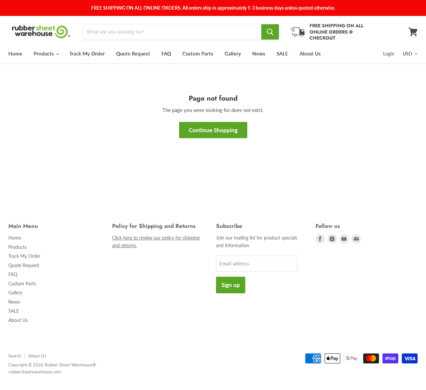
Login (388, 53)
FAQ (166, 53)
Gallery (233, 53)
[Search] (270, 32)
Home (15, 53)
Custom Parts (197, 53)
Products (44, 53)
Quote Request (133, 53)
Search (14, 355)
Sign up (230, 284)
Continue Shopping (213, 130)
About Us (310, 53)
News (258, 53)
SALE (282, 53)
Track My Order (87, 53)
